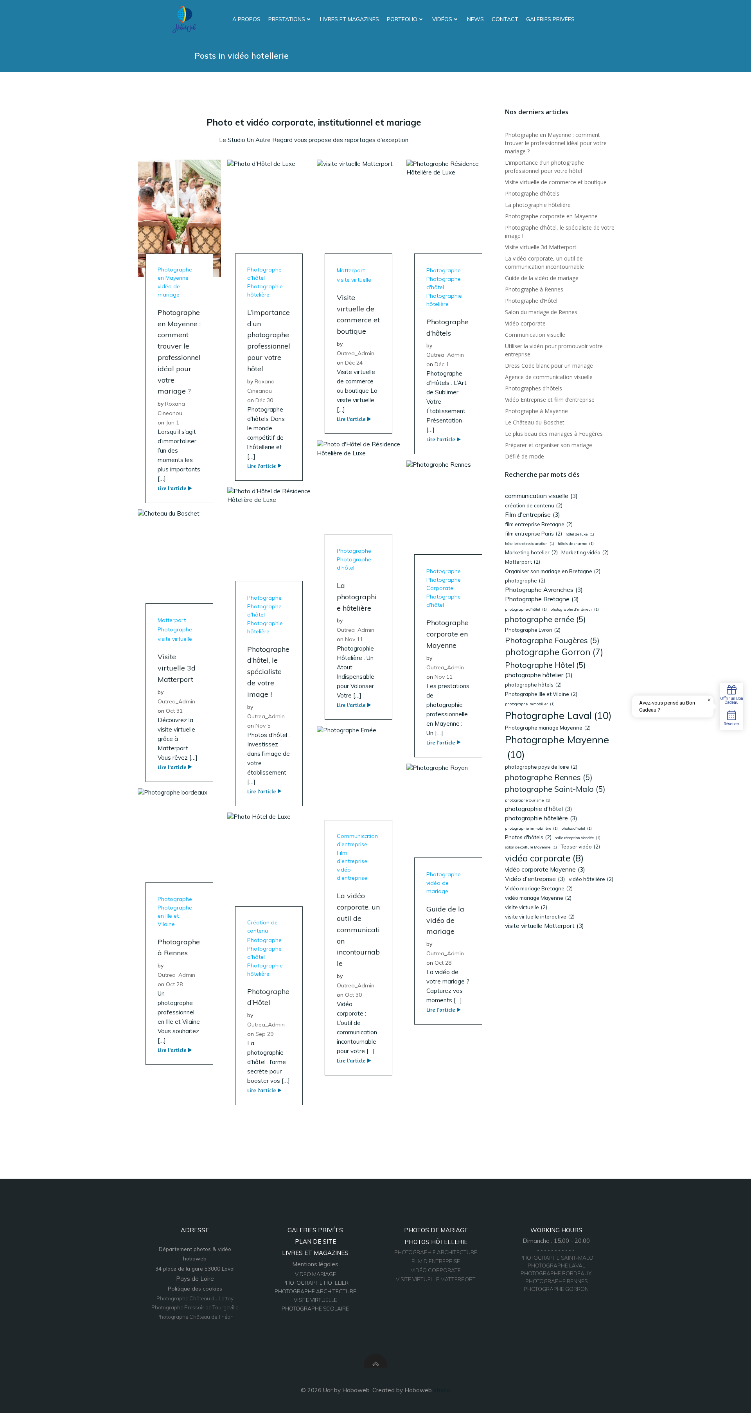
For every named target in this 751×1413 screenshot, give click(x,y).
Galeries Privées (550, 19)
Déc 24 (354, 362)
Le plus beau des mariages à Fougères (554, 433)
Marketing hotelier (531, 552)
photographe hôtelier (539, 675)
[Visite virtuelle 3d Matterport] (179, 567)
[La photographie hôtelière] (358, 498)
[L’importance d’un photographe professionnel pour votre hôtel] (269, 217)
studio (441, 1390)
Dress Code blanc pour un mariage (549, 365)
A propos (246, 19)
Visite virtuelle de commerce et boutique (556, 182)
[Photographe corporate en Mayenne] (448, 518)
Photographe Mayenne (557, 746)
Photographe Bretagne (542, 599)
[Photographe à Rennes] (179, 846)
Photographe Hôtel (545, 665)
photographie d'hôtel (538, 809)
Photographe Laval (558, 715)
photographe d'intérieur (574, 609)
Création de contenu (262, 926)
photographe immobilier (530, 704)
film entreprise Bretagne (539, 524)
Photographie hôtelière (265, 290)
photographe (525, 580)
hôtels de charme (576, 543)
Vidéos (442, 19)
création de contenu (533, 505)
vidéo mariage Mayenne (538, 898)
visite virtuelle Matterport (544, 925)
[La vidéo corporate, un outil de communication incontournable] (358, 784)
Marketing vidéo (585, 552)
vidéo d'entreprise (352, 873)
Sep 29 (264, 1033)
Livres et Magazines (349, 19)
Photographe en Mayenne (175, 273)
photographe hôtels (533, 684)
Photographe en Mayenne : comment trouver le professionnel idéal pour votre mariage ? (556, 143)
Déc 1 (442, 364)
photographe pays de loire (541, 767)
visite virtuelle (354, 279)
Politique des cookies (195, 1288)
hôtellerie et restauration (529, 543)
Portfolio (402, 19)
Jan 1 (172, 422)
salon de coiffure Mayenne (531, 847)
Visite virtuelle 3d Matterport (541, 247)
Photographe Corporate (443, 583)
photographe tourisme (527, 800)
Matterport (351, 270)
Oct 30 (353, 994)
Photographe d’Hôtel (531, 300)
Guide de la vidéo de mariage (542, 278)
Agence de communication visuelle (549, 377)
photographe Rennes (549, 777)
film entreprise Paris (533, 533)
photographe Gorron (554, 652)
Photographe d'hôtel (264, 273)
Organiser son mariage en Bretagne (552, 571)
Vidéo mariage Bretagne (539, 888)
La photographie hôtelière (538, 205)
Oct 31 (174, 710)
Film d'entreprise (352, 857)
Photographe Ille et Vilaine (541, 694)
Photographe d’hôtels (532, 193)
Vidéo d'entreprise (535, 879)
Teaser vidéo (580, 846)
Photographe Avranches (544, 589)
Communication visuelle (535, 334)
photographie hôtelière (541, 818)
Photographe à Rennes (534, 289)
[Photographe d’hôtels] (448, 217)
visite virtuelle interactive (540, 916)
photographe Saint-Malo (555, 789)
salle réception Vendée (577, 838)
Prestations (286, 19)
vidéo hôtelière (591, 879)
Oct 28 (443, 962)
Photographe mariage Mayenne (548, 727)
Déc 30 (264, 400)
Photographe (443, 270)
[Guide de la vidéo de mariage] (448, 821)
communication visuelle (541, 496)
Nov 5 (262, 725)
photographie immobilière (531, 828)
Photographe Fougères (552, 640)
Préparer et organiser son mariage (548, 445)
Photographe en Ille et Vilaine (175, 916)
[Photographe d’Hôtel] (269, 870)
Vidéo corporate (525, 323)
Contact (505, 19)
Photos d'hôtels (528, 837)
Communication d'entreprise (357, 840)
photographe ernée (545, 619)
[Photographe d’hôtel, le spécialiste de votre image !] (269, 544)
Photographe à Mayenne (536, 411)
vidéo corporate (544, 858)
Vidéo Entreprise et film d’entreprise (550, 399)
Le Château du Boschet (534, 422)
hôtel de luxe (580, 534)
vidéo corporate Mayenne (545, 869)
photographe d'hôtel (526, 609)
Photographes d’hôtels (533, 388)
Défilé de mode (524, 456)
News (475, 19)
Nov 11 (354, 639)
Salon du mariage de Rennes (541, 312)
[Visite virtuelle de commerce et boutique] (358, 217)
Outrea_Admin (355, 353)
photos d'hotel (576, 828)
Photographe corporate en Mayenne (551, 216)
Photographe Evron (533, 630)
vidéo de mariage (169, 290)
